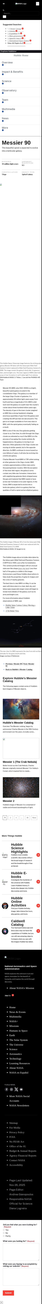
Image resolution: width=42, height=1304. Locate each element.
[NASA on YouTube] (21, 1089)
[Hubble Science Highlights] (38, 855)
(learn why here (23, 568)
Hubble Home (21, 55)
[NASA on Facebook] (6, 1089)
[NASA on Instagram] (11, 1089)
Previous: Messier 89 (14, 664)
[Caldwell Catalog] (38, 931)
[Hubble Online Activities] (38, 906)
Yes (7, 1230)
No (6, 1233)
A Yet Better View (12, 611)
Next (34, 818)
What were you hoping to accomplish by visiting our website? (20, 1265)
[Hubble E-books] (38, 882)
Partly (8, 1236)
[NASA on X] (16, 1089)
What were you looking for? (18, 1241)
